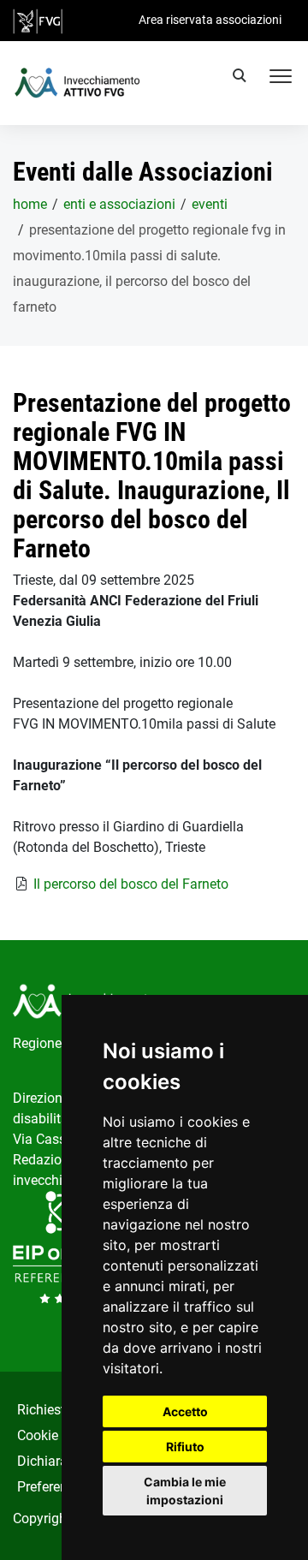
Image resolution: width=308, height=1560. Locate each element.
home (30, 204)
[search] (242, 78)
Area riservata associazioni (210, 20)
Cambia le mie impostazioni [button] (185, 1490)
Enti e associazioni (119, 204)
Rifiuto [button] (185, 1446)
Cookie (37, 1435)
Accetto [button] (185, 1411)
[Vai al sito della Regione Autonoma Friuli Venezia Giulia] (37, 20)
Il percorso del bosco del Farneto (130, 884)
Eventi (210, 204)
